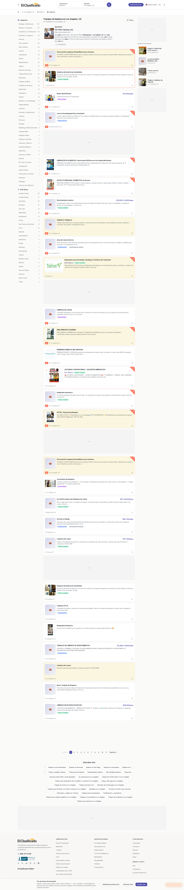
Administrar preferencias (111, 884)
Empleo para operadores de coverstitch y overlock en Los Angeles (76, 781)
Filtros (131, 20)
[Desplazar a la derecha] (133, 767)
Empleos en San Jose (129, 767)
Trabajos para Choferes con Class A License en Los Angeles (67, 789)
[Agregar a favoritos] (132, 65)
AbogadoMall (98, 860)
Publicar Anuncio (136, 4)
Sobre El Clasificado (62, 843)
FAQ (134, 866)
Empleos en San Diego (93, 767)
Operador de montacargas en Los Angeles (110, 785)
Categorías (136, 853)
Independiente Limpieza (95, 772)
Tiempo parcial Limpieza (76, 772)
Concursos (136, 846)
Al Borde (97, 864)
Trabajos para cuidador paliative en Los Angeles (61, 797)
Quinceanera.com (99, 846)
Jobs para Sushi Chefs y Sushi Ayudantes (62, 777)
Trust (57, 857)
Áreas (134, 857)
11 (106, 752)
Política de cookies (62, 867)
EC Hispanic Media (100, 843)
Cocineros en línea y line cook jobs (119, 789)
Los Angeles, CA (29, 12)
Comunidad (136, 843)
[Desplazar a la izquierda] (44, 767)
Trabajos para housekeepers (91, 793)
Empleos (41, 12)
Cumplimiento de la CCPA (64, 871)
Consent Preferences (139, 872)
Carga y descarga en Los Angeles (112, 781)
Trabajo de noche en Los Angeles (65, 785)
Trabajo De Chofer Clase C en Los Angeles (115, 777)
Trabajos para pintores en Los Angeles (89, 801)
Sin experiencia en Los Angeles (89, 777)
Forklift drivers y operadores (112, 793)
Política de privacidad (63, 864)
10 (102, 752)
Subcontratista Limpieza (113, 772)
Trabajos (59, 850)
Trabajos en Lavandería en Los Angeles (92, 797)
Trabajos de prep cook (86, 785)
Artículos (135, 850)
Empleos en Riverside (76, 767)
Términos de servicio (62, 853)
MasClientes (98, 857)
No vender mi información (64, 874)
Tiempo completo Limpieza (57, 772)
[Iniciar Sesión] (164, 5)
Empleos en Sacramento (111, 767)
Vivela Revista (98, 867)
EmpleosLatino (98, 850)
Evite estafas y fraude (63, 860)
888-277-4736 (25, 854)
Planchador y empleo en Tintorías (67, 793)
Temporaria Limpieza (130, 772)
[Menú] (19, 5)
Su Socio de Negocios (101, 853)
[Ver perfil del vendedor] (47, 161)
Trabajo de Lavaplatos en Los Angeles (120, 797)
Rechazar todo (128, 884)
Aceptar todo (141, 884)
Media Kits (59, 846)
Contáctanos (137, 869)
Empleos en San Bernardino (57, 767)
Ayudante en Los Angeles (97, 789)
